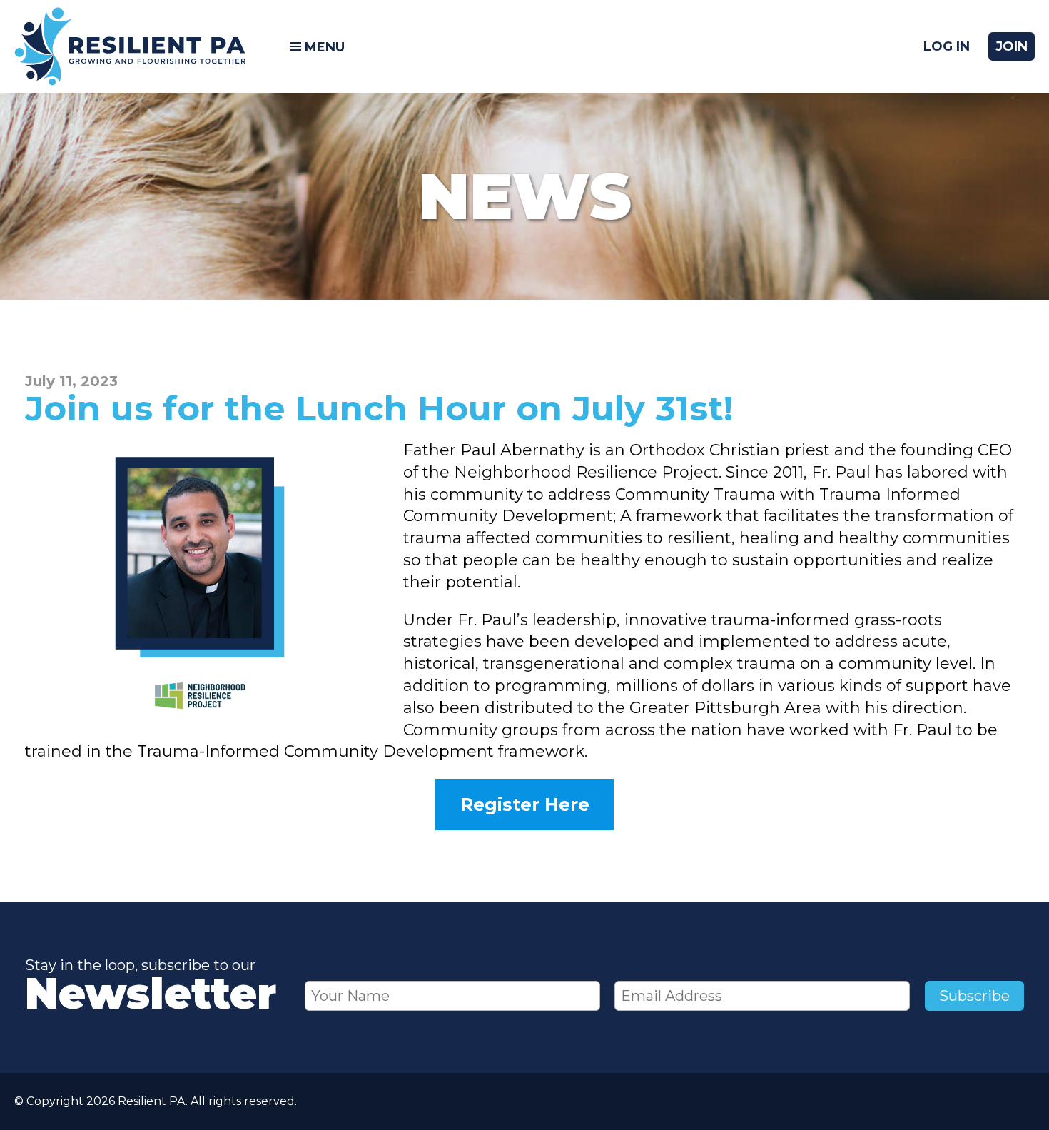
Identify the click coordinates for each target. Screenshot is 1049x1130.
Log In (946, 46)
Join (1011, 46)
